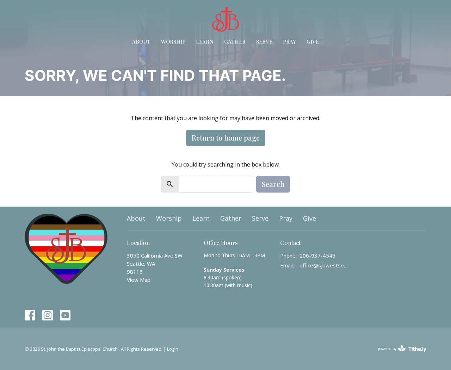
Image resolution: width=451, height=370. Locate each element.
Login (172, 349)
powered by (398, 354)
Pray (289, 41)
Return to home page (226, 137)
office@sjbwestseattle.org (324, 265)
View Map (138, 279)
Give (313, 41)
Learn (205, 41)
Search (273, 184)
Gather (235, 41)
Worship (173, 41)
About (141, 41)
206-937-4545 (317, 255)
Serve (264, 41)
